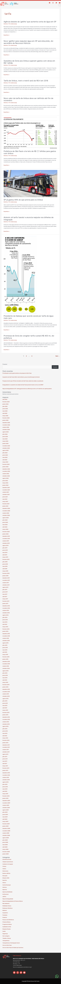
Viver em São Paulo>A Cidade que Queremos (13, 947)
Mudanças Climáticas (7, 908)
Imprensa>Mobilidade (7, 891)
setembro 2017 (6, 585)
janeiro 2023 (5, 466)
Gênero (4, 882)
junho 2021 (5, 496)
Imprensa (5, 889)
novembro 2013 (6, 691)
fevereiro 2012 (6, 740)
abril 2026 (5, 399)
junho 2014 (5, 675)
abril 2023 (5, 459)
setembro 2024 (6, 429)
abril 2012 (5, 735)
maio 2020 (5, 524)
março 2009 (5, 821)
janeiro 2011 (5, 770)
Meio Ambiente (6, 903)
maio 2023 (5, 457)
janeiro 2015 (5, 659)
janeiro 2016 (5, 631)
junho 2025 (5, 408)
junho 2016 (5, 619)
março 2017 (5, 598)
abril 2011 (5, 763)
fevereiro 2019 (6, 559)
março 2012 (5, 738)
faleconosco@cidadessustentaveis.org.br (22, 967)
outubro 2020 (6, 513)
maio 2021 (5, 499)
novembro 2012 (6, 719)
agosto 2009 (6, 809)
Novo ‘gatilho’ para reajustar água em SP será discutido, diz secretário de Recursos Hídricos (28, 42)
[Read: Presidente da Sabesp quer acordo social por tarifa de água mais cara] (20, 274)
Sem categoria (6, 936)
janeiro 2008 (6, 853)
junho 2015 (5, 647)
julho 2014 (5, 673)
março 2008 (5, 849)
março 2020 (5, 529)
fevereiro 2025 (6, 418)
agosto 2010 (5, 782)
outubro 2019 (6, 540)
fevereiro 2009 (6, 823)
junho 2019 (5, 550)
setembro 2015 (6, 640)
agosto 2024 (6, 431)
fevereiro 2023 (6, 464)
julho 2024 (5, 434)
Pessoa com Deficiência (8, 919)
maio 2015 (5, 649)
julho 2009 (5, 812)
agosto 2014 (5, 670)
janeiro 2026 (5, 404)
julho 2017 (5, 589)
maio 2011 (5, 761)
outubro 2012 (6, 721)
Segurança (5, 933)
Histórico (6, 23)
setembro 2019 (6, 543)
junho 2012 (5, 731)
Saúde (4, 931)
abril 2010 (5, 791)
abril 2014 (5, 680)
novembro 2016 (6, 608)
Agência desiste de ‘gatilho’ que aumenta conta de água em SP (30, 22)
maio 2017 (5, 594)
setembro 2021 (6, 494)
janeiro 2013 (5, 714)
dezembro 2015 (6, 633)
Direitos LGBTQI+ (6, 873)
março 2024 (5, 441)
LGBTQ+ (4, 896)
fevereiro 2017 (6, 601)
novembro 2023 (6, 445)
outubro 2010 (6, 777)
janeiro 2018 (5, 575)
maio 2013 (5, 705)
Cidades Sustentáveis (8, 861)
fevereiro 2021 (6, 503)
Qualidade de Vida (7, 926)
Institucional (5, 894)
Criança (4, 866)
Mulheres (5, 910)
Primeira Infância (6, 922)
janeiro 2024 (5, 443)
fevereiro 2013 (6, 712)
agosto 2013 (5, 698)
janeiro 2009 (6, 826)
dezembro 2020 (6, 508)
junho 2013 (5, 703)
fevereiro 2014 (6, 684)
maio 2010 (5, 789)
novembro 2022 (6, 471)
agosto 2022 (6, 478)
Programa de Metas (7, 924)
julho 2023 (5, 452)
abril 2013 (5, 707)
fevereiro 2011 (6, 768)
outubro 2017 (6, 582)
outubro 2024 (6, 427)
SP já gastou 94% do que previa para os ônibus (23, 200)
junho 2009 (5, 814)
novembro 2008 (6, 830)
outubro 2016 (6, 610)
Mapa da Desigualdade (8, 898)
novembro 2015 (6, 636)
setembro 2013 (6, 696)
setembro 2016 (6, 612)
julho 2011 (5, 756)
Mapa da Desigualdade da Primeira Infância (13, 901)
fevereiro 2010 (6, 796)
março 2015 (5, 654)
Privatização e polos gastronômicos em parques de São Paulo (17, 373)
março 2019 (5, 557)
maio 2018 (5, 566)
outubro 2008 (6, 833)
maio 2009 (5, 816)
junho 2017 (5, 591)
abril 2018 (5, 568)
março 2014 (5, 682)
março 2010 (5, 793)
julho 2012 (5, 728)
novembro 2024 (6, 425)
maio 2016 (5, 622)
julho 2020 (5, 520)
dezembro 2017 (6, 578)
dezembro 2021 (6, 487)
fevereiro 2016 (6, 629)
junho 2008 (5, 842)
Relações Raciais (7, 929)
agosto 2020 (6, 517)
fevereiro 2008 (6, 851)
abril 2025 (5, 413)
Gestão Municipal (7, 885)
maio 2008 (5, 844)
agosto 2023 (6, 450)
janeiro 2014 (5, 687)
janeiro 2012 (5, 742)
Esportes (5, 880)
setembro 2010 (6, 779)
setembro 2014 (6, 668)
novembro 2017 (6, 580)
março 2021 (5, 501)
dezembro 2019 (6, 536)
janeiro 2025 (5, 420)
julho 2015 (5, 645)
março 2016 (5, 626)
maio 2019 (5, 552)
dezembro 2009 (6, 800)
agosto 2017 (5, 587)
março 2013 (5, 710)
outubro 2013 (6, 693)
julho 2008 (5, 840)
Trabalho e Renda (7, 938)
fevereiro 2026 (6, 401)
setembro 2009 (6, 807)
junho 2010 (5, 786)
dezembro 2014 (6, 661)
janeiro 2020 (5, 534)
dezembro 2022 (6, 469)
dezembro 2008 (6, 828)
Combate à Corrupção (8, 864)
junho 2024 (5, 436)
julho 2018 (5, 561)
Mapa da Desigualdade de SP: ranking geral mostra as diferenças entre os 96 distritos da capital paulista (27, 388)
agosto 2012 (5, 726)
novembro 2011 (6, 747)
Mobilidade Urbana (7, 905)
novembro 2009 (6, 802)
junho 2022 (5, 480)
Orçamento (5, 912)
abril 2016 (5, 624)
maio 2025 (5, 411)
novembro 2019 (6, 538)
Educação (5, 875)
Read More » (6, 35)
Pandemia (5, 915)
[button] (60, 5)
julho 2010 (5, 784)
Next (58, 356)
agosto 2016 (5, 615)
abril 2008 (5, 847)
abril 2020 (5, 527)
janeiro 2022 (5, 485)
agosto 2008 (6, 837)
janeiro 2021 (5, 506)
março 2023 (5, 462)
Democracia (5, 871)
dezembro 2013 (6, 689)
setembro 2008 (6, 835)
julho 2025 (5, 406)
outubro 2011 (6, 749)
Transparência (6, 940)
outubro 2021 (6, 492)
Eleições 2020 (6, 878)
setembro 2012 (6, 724)
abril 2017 (5, 596)
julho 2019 (5, 547)
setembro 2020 (6, 515)
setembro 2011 (6, 751)
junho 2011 (5, 758)
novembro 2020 (6, 510)
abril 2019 (5, 554)
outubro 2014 (6, 666)
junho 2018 (5, 564)
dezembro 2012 (6, 717)
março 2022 (5, 482)
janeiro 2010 (5, 798)
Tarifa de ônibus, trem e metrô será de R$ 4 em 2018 (26, 81)
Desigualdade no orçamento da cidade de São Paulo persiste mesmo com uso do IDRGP (23, 384)
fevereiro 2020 (6, 531)
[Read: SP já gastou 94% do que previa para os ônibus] (30, 183)
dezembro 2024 (6, 422)
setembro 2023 (6, 448)
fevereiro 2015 (6, 656)
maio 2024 (5, 438)
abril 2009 (5, 819)
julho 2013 (5, 700)
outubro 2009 (6, 805)
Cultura (4, 868)
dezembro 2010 (6, 772)
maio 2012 (5, 733)
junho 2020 (5, 522)
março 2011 (5, 765)
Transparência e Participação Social (11, 942)
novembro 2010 (6, 775)
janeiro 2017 (5, 603)
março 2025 (5, 415)
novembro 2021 (6, 489)
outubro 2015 (6, 638)
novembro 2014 (6, 663)
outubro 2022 (6, 473)
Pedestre (5, 917)
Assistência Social (7, 859)
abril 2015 (5, 652)
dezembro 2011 (6, 745)
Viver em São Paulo (7, 945)
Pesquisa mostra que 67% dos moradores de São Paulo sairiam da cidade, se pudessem (23, 381)
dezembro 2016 (6, 605)
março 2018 (5, 571)
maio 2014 (5, 677)
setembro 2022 (6, 476)
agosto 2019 (5, 545)
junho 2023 (5, 455)
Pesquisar (5, 364)
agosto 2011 (5, 754)
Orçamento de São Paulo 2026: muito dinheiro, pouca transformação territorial (21, 377)
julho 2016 (5, 617)
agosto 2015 (5, 642)
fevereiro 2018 (6, 573)
